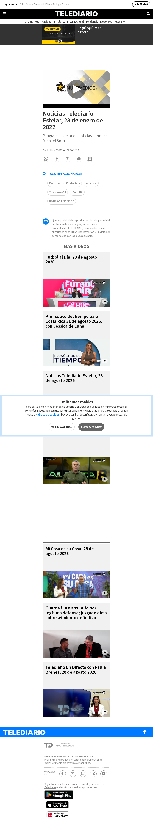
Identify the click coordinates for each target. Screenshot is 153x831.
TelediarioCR (57, 192)
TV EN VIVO (142, 4)
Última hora (32, 22)
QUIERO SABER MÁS (61, 427)
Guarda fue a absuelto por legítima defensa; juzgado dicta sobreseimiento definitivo (76, 613)
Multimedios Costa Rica (64, 183)
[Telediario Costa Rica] (76, 14)
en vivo (91, 183)
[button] (46, 159)
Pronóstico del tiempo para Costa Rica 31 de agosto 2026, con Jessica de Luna (74, 321)
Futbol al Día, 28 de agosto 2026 (71, 259)
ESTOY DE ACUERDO (91, 427)
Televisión (120, 22)
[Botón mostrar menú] (5, 14)
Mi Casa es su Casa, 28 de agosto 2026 (70, 551)
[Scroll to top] (144, 732)
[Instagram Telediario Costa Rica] (83, 773)
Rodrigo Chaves (61, 4)
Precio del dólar (42, 4)
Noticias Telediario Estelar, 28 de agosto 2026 (74, 378)
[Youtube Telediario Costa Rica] (103, 773)
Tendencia (92, 22)
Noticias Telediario (61, 201)
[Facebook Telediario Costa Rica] (62, 773)
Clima (28, 4)
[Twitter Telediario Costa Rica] (73, 773)
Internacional (75, 22)
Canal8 (77, 192)
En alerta (59, 22)
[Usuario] (148, 13)
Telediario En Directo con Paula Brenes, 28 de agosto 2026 (76, 669)
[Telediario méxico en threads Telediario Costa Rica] (93, 773)
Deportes (106, 22)
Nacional (46, 22)
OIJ (21, 4)
